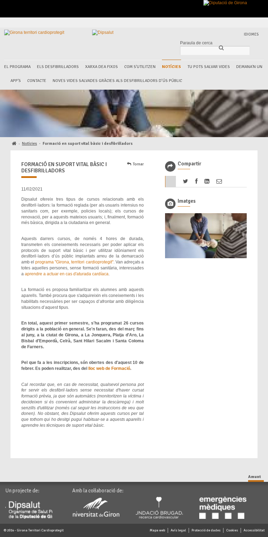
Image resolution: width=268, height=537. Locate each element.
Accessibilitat (254, 530)
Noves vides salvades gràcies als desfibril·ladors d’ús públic (117, 80)
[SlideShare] (258, 22)
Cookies (232, 530)
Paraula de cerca (196, 42)
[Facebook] (218, 22)
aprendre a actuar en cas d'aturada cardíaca (67, 273)
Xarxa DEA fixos (101, 66)
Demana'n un (249, 66)
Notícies (171, 66)
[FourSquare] (242, 22)
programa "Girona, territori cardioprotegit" (74, 262)
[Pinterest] (234, 22)
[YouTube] (250, 22)
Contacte (36, 80)
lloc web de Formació (109, 368)
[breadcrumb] (14, 144)
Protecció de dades (206, 530)
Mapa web (157, 530)
